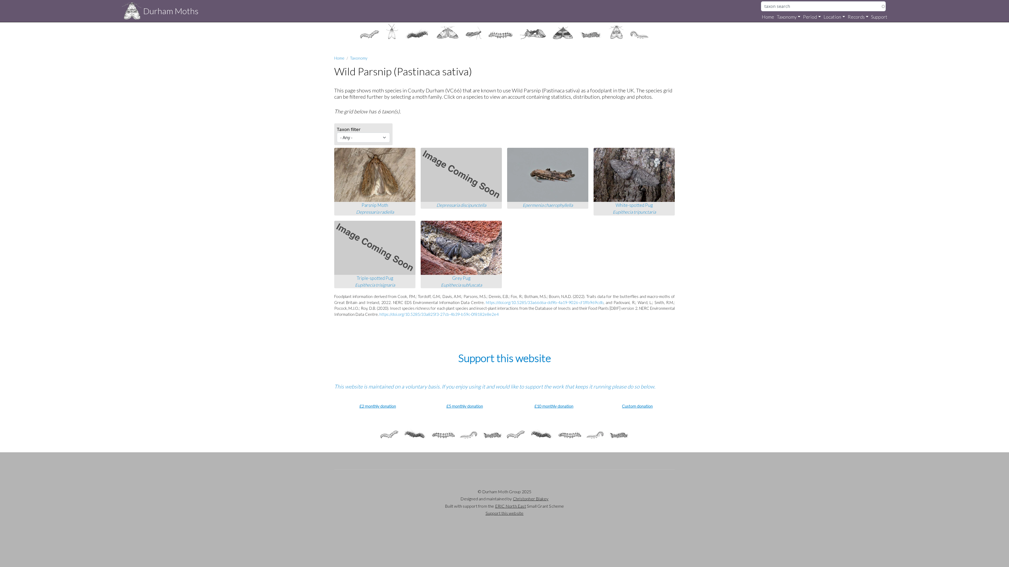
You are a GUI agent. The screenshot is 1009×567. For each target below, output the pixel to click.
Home (768, 17)
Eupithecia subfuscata (461, 285)
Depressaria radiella (375, 212)
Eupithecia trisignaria (375, 285)
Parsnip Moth (375, 205)
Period (810, 17)
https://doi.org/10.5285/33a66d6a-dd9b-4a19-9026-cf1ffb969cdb (545, 302)
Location (832, 17)
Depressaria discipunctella (461, 205)
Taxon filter (349, 129)
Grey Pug (461, 278)
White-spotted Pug (634, 205)
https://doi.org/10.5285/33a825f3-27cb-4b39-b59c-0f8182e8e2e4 (439, 314)
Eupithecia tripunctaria (634, 212)
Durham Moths (170, 11)
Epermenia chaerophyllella (548, 205)
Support (879, 17)
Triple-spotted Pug (375, 278)
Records (856, 17)
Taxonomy (787, 17)
